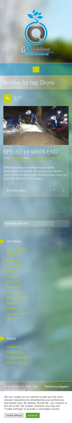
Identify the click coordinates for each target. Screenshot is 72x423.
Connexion (13, 347)
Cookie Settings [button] (14, 415)
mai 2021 (12, 276)
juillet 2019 (13, 292)
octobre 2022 (15, 249)
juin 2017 (12, 319)
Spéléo (48, 161)
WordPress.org (16, 363)
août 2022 (13, 255)
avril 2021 (12, 281)
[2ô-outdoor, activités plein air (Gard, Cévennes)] (36, 32)
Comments (17, 357)
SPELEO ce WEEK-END (30, 151)
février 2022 (14, 260)
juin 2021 (12, 271)
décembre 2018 (16, 297)
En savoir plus (16, 190)
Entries (14, 352)
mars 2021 (13, 287)
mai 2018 (12, 303)
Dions (15, 161)
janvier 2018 (14, 308)
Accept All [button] (33, 415)
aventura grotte (40, 158)
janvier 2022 (14, 265)
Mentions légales (57, 386)
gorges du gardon (31, 161)
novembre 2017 (16, 313)
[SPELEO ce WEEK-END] (36, 125)
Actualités (17, 158)
